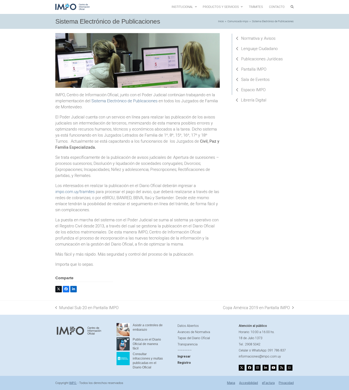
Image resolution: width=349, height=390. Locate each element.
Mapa (231, 383)
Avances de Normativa (194, 332)
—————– (185, 350)
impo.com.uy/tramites (75, 191)
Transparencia (188, 344)
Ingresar (184, 356)
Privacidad (286, 383)
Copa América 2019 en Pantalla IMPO (256, 308)
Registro (184, 363)
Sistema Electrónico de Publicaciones (124, 100)
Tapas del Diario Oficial (194, 338)
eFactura (268, 383)
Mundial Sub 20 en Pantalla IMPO (87, 308)
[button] (292, 7)
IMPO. (73, 383)
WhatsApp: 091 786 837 (269, 350)
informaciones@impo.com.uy (260, 356)
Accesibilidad (248, 383)
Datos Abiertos (188, 326)
